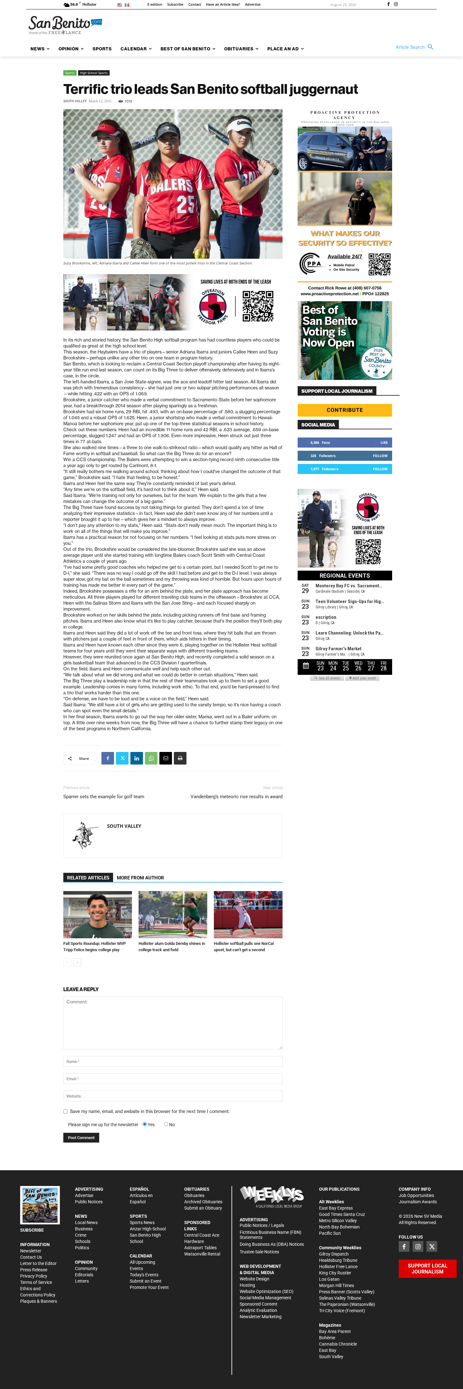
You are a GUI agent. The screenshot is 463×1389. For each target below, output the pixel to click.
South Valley (75, 101)
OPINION (84, 1262)
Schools (82, 1241)
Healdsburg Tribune (338, 1260)
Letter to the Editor (38, 1263)
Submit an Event (146, 1281)
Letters (82, 1281)
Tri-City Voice (331, 1310)
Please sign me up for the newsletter (103, 1124)
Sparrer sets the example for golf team (103, 796)
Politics (82, 1247)
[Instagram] (396, 4)
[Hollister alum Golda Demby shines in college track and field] (173, 914)
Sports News (142, 1222)
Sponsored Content (258, 1304)
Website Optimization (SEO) (267, 1291)
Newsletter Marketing (261, 1316)
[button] (416, 47)
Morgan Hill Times (336, 1285)
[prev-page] (67, 962)
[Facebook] (388, 4)
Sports (70, 73)
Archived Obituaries (203, 1201)
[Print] (180, 758)
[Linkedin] (136, 758)
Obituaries (194, 1195)
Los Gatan (329, 1279)
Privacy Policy (33, 1276)
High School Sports (94, 73)
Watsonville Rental (202, 1253)
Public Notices (89, 1201)
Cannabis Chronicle (338, 1344)
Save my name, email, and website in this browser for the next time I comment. (150, 1111)
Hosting (247, 1285)
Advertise (84, 1195)
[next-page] (77, 962)
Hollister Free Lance (338, 1266)
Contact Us (31, 1257)
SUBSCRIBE (32, 1230)
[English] (120, 5)
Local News (86, 1222)
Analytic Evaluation (258, 1310)
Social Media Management (265, 1297)
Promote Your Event (149, 1287)
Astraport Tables (200, 1247)
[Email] (165, 758)
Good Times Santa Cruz (342, 1214)
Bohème (327, 1337)
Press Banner (332, 1291)
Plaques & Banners (38, 1301)
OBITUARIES (196, 1189)
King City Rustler (335, 1272)
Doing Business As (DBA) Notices (272, 1244)
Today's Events (144, 1274)
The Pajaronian (334, 1304)
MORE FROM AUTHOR (140, 878)
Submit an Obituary (203, 1208)
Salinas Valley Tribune (340, 1298)
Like (384, 442)
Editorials (84, 1274)
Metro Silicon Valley (338, 1220)
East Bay (327, 1350)
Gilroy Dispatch (334, 1253)
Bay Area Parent (335, 1331)
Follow (380, 455)
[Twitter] (122, 758)
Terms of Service (36, 1282)
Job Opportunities (416, 1195)
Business (84, 1228)
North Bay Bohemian (339, 1226)
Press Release (33, 1269)
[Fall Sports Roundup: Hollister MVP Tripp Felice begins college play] (97, 914)
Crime (80, 1235)
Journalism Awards (418, 1201)
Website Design (254, 1278)
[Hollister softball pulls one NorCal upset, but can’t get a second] (248, 914)
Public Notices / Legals (262, 1225)
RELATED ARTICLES (88, 878)
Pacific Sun (330, 1233)
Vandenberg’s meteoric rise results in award (237, 796)
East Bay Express (336, 1208)
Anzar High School (148, 1228)
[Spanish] (128, 5)
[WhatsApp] (151, 758)
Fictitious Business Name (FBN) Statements (270, 1235)
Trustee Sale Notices (259, 1251)
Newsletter (30, 1250)
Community (86, 1268)
